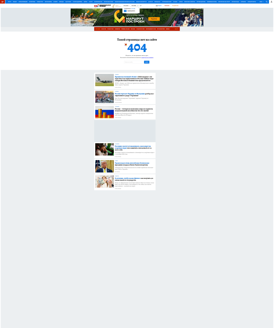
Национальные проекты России (125, 1)
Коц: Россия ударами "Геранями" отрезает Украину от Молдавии (131, 99)
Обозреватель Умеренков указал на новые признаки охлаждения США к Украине (134, 168)
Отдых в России (140, 29)
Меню (2, 2)
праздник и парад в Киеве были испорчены (132, 164)
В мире (55, 1)
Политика (32, 1)
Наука (85, 1)
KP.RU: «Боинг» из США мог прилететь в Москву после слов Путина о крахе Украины (134, 84)
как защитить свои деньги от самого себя (133, 148)
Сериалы (243, 1)
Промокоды (235, 1)
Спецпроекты (252, 1)
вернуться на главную (147, 57)
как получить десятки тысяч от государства (134, 179)
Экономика (48, 1)
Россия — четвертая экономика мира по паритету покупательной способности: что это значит (134, 110)
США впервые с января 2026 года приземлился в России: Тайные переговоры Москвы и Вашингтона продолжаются (134, 78)
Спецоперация (23, 1)
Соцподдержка (77, 1)
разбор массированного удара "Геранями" (134, 95)
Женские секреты (189, 1)
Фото (9, 1)
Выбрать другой (131, 10)
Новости (103, 29)
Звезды (61, 1)
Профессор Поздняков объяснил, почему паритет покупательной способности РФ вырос (134, 114)
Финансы (157, 1)
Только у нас (110, 29)
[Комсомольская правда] (102, 5)
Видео (15, 1)
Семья (181, 1)
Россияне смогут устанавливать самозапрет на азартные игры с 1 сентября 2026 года (134, 153)
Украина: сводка (125, 29)
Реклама (166, 5)
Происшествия (108, 1)
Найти (146, 62)
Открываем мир (166, 1)
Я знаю (175, 1)
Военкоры (117, 29)
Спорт (91, 1)
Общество (40, 1)
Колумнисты (98, 1)
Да (125, 10)
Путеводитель (201, 1)
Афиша (167, 29)
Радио (160, 5)
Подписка (175, 5)
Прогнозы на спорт (224, 1)
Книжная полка (212, 1)
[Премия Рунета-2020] (116, 5)
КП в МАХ (133, 29)
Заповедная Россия (151, 29)
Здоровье (68, 1)
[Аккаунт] (271, 2)
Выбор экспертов (141, 1)
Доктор (150, 1)
